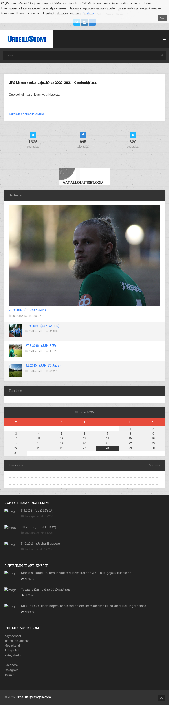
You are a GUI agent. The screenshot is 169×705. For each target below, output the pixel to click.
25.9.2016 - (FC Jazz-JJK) (27, 310)
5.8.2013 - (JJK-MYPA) (37, 510)
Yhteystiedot (13, 655)
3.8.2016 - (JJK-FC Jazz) (43, 365)
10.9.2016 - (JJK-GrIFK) (42, 326)
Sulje (162, 18)
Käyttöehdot (12, 636)
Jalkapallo (19, 316)
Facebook (11, 665)
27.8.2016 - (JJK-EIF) (40, 345)
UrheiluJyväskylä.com (33, 697)
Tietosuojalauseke (16, 640)
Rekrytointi (11, 650)
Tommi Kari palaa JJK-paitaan (45, 589)
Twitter (9, 674)
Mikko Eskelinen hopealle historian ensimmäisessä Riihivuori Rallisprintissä (83, 606)
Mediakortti (12, 645)
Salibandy (31, 549)
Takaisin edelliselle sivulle (26, 114)
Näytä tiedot (91, 13)
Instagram (11, 670)
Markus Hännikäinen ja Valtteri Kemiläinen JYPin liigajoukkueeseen (76, 573)
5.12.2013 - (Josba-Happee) (40, 543)
